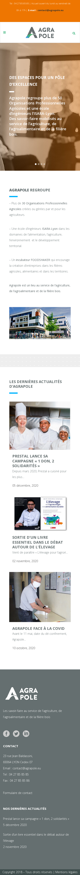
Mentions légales (66, 872)
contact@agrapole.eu (51, 10)
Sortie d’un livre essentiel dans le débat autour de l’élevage (37, 542)
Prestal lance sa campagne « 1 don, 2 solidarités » (33, 461)
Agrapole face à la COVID (38, 628)
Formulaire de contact (17, 793)
